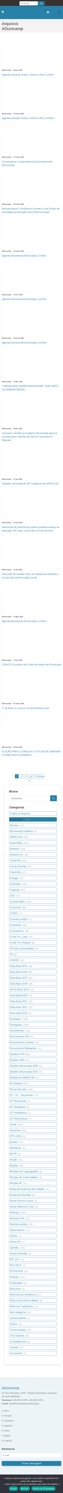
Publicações (18, 1282)
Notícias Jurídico (21, 1224)
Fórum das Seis (21, 1089)
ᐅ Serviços (7, 1416)
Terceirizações (20, 1329)
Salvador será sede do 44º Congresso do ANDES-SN (30, 483)
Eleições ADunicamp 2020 (26, 1065)
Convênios (18, 925)
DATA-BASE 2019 (22, 989)
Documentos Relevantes (26, 1048)
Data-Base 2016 (21, 972)
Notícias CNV (19, 1218)
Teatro (15, 1324)
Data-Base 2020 (21, 995)
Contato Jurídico (21, 919)
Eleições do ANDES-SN (24, 1077)
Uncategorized (20, 1341)
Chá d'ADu (18, 872)
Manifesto (17, 1148)
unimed (16, 1347)
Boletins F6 (19, 854)
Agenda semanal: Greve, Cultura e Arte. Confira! (28, 74)
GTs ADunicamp (20, 1118)
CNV (15, 895)
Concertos (18, 907)
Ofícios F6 (17, 1241)
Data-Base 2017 (21, 977)
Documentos (20, 1030)
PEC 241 (17, 1259)
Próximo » (36, 778)
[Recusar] (59, 1483)
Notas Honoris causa (23, 1200)
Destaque (19, 1018)
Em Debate (19, 1083)
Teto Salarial (19, 1335)
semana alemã (20, 1318)
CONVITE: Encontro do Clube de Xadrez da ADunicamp (31, 664)
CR (13, 954)
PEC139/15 (17, 1265)
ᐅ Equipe (6, 1436)
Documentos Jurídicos (24, 1042)
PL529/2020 (19, 1271)
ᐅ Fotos (6, 1431)
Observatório (20, 1230)
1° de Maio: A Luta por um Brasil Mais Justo (25, 708)
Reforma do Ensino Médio (26, 1300)
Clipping (17, 889)
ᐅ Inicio (5, 1411)
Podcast (17, 1277)
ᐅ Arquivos (7, 1426)
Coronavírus (19, 930)
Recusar (25, 1488)
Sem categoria (20, 1312)
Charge (16, 878)
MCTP (15, 1153)
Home (16, 1124)
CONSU (16, 913)
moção (16, 1159)
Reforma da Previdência (25, 1294)
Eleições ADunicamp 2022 (26, 1071)
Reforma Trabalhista (24, 1306)
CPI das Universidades (24, 948)
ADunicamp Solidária (23, 831)
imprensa (18, 1130)
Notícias (18, 1212)
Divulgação (19, 1024)
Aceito (13, 1488)
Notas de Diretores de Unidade (29, 1189)
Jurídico (16, 1142)
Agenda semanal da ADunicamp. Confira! (24, 621)
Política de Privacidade (43, 1488)
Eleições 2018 (20, 1054)
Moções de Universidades (26, 1177)
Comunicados (20, 901)
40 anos (17, 825)
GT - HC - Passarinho (24, 1095)
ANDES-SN (19, 837)
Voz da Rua (18, 1353)
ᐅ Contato (7, 1441)
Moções (17, 1165)
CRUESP (17, 960)
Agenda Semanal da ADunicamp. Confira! (24, 255)
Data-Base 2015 (21, 966)
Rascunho (17, 1288)
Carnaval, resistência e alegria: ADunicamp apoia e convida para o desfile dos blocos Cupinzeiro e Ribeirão (29, 436)
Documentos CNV (21, 1036)
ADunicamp (20, 819)
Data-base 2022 (21, 1007)
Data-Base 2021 (21, 1001)
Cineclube (18, 884)
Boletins (17, 848)
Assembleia (19, 842)
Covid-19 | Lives (21, 936)
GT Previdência (20, 1112)
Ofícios (15, 1236)
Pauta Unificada (20, 1253)
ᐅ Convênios (8, 1421)
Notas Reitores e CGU (24, 1206)
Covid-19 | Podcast (22, 942)
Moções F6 (18, 1183)
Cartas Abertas (20, 866)
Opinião (17, 1247)
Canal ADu (18, 860)
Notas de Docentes (22, 1194)
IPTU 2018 (17, 1136)
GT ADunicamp (20, 1101)
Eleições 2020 (19, 1060)
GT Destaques (19, 1106)
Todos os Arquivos (20, 813)
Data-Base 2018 (21, 983)
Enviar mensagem (31, 1463)
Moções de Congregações (26, 1171)
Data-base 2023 (20, 1013)
